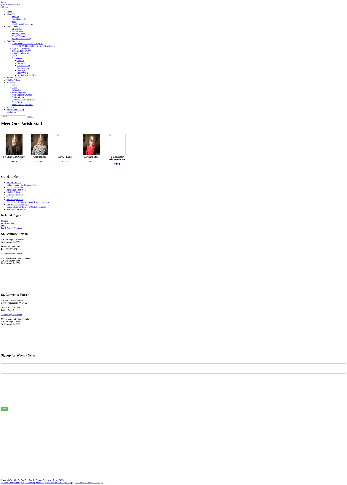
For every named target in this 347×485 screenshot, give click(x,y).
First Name (6, 361)
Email (3, 392)
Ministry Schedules (15, 187)
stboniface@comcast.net (11, 254)
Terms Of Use (59, 480)
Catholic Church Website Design (59, 482)
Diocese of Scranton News (18, 204)
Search (30, 116)
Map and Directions (15, 195)
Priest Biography (8, 223)
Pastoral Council (14, 182)
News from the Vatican (16, 209)
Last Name (6, 377)
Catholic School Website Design (89, 482)
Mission (4, 221)
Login (3, 2)
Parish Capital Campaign (11, 228)
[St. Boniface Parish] (10, 5)
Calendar (10, 197)
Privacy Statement (43, 480)
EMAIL (14, 162)
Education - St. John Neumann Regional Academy (28, 202)
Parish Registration (15, 199)
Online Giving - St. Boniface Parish (22, 185)
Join (4, 409)
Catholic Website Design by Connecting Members (22, 482)
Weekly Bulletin (13, 192)
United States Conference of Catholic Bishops (26, 207)
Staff (3, 226)
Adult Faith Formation (16, 190)
